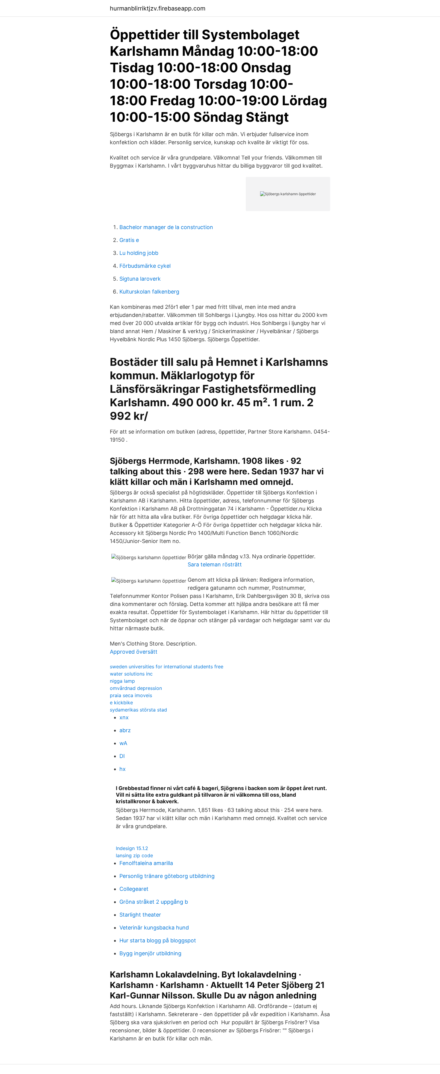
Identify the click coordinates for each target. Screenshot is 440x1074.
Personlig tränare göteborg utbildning (167, 876)
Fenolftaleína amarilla (146, 863)
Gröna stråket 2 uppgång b (153, 902)
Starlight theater (140, 914)
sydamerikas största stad (138, 710)
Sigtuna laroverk (140, 279)
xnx (124, 717)
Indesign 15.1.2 (132, 848)
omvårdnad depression (136, 688)
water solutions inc (131, 674)
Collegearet (133, 889)
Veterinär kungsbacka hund (154, 927)
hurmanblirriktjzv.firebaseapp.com (157, 8)
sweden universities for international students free (166, 667)
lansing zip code (134, 855)
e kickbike (121, 703)
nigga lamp (122, 681)
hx (122, 769)
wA (123, 743)
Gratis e (129, 240)
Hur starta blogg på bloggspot (157, 940)
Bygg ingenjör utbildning (150, 953)
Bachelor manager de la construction (166, 227)
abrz (125, 730)
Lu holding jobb (138, 253)
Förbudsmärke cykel (145, 266)
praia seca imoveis (131, 695)
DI (122, 756)
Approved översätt (133, 652)
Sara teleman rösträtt (215, 564)
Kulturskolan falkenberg (149, 291)
